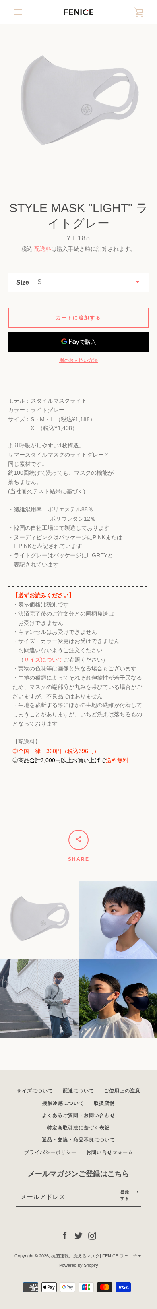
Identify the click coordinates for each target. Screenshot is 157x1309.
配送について (78, 1091)
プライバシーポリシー (50, 1152)
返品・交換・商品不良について (78, 1140)
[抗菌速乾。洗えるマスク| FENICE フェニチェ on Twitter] (78, 1235)
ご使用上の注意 (122, 1091)
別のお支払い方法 (78, 360)
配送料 (42, 249)
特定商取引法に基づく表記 (78, 1128)
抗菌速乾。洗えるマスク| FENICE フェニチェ (96, 1255)
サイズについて (43, 659)
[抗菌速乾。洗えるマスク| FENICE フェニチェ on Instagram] (92, 1235)
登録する (125, 1195)
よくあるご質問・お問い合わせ (78, 1115)
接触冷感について (63, 1103)
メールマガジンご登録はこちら (78, 1174)
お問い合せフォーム (109, 1152)
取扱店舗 (104, 1103)
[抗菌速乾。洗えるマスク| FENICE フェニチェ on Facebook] (65, 1235)
